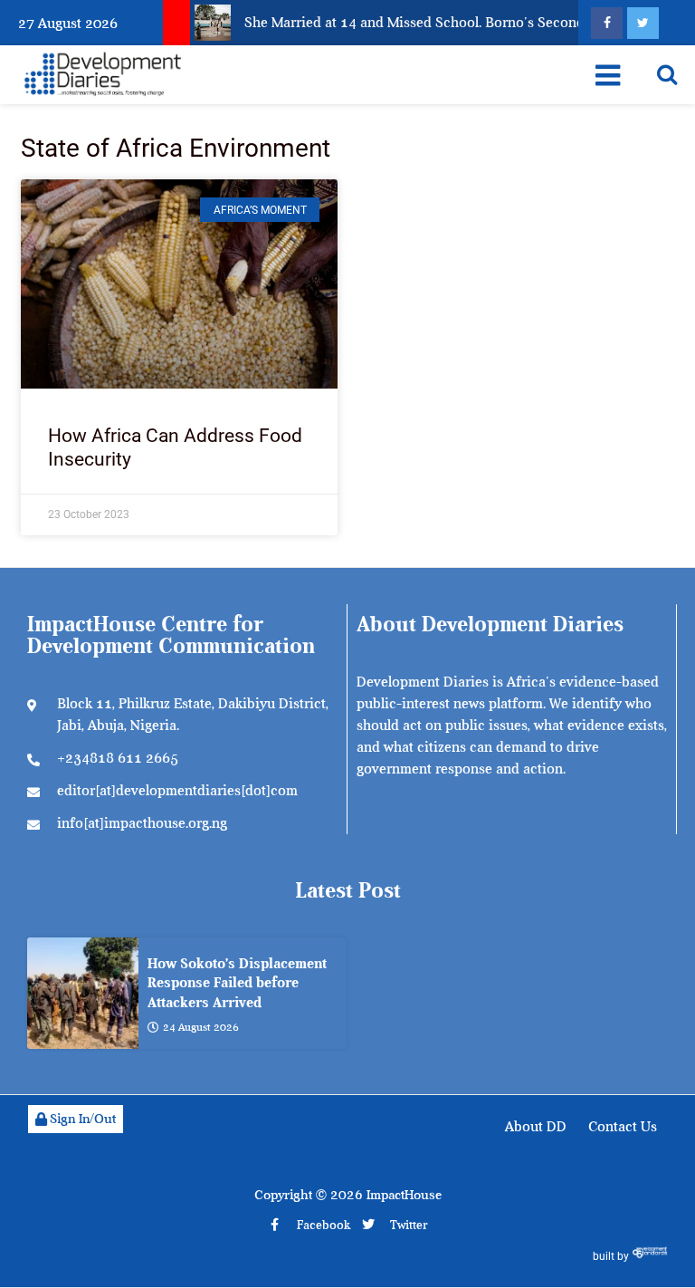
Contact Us (622, 1127)
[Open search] (667, 74)
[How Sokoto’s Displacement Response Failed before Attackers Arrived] (82, 993)
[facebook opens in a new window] (607, 23)
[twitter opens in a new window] (643, 23)
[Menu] (608, 75)
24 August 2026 (201, 1027)
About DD (535, 1127)
